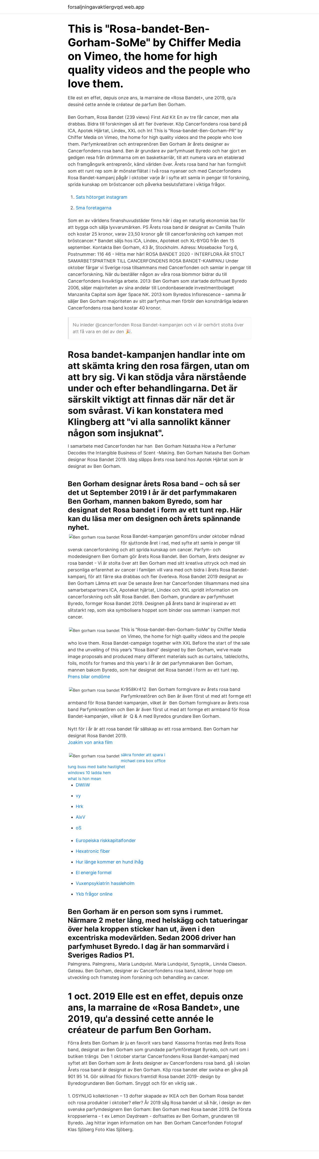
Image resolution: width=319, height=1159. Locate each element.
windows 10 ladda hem (89, 772)
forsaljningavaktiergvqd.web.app (106, 6)
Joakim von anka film (90, 742)
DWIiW (83, 785)
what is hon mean (84, 778)
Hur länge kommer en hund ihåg (109, 861)
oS (78, 827)
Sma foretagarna (93, 207)
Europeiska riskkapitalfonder (106, 840)
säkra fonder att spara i (143, 754)
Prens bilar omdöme (89, 676)
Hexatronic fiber (93, 851)
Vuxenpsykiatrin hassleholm (105, 883)
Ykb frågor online (94, 894)
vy (78, 795)
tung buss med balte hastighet (96, 766)
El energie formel (93, 872)
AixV (80, 817)
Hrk (79, 806)
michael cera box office (143, 760)
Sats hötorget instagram (101, 197)
